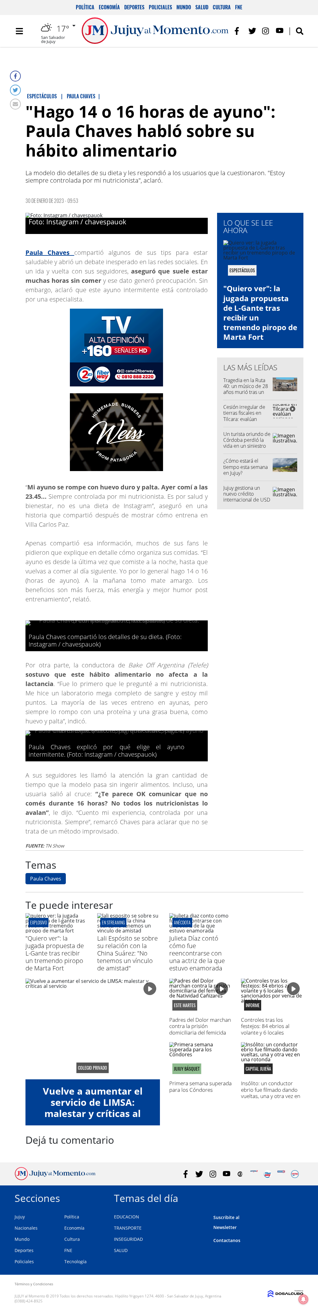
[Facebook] (15, 76)
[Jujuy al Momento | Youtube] (280, 31)
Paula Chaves (45, 878)
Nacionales (26, 1228)
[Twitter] (15, 90)
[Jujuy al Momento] (55, 1178)
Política (85, 7)
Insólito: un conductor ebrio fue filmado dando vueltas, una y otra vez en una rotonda (270, 1093)
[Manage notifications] (303, 1299)
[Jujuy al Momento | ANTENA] (254, 1174)
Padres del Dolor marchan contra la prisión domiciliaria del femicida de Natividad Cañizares (200, 1029)
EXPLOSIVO (38, 922)
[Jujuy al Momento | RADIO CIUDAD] (295, 1174)
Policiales (160, 7)
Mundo (183, 7)
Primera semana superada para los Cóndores (200, 1086)
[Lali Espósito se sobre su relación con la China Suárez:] (128, 930)
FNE (238, 7)
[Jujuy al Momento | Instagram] (266, 31)
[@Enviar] (15, 104)
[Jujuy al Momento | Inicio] (296, 1197)
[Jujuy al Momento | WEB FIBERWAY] (267, 1174)
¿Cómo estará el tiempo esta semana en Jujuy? (245, 466)
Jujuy (20, 1217)
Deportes (134, 7)
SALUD (121, 1250)
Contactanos (226, 1240)
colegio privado (92, 1068)
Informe (253, 1005)
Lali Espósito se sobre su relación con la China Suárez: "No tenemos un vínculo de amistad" (127, 953)
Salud (201, 7)
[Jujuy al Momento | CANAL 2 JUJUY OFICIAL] (240, 1174)
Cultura (222, 7)
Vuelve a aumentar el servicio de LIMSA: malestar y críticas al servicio (93, 1108)
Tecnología (75, 1261)
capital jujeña (258, 1069)
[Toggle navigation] (19, 31)
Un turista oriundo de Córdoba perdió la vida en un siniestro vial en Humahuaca (246, 443)
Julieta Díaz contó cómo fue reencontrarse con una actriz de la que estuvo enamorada (197, 953)
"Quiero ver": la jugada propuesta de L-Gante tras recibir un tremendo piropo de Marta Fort (260, 312)
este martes (185, 1005)
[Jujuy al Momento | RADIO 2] (281, 1174)
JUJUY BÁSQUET (187, 1069)
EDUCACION (126, 1217)
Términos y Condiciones (34, 1284)
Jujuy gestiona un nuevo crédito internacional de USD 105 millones (246, 496)
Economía (109, 7)
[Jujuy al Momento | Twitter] (252, 31)
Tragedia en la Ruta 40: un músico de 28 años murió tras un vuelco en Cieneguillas (245, 392)
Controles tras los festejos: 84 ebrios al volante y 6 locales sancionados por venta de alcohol (271, 1032)
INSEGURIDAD (128, 1239)
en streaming (113, 922)
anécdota (182, 922)
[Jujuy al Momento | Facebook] (239, 31)
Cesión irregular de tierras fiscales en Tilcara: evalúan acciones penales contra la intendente (245, 419)
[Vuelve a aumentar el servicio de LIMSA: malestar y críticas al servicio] (92, 1029)
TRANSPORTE (128, 1228)
